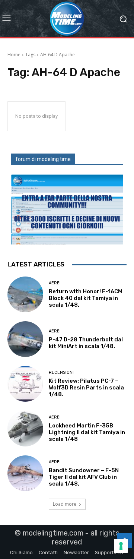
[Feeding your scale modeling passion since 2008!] (67, 18)
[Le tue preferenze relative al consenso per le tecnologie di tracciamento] (121, 546)
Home (13, 54)
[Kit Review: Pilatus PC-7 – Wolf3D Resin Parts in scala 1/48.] (25, 384)
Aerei (55, 283)
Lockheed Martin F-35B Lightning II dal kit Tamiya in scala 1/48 (87, 432)
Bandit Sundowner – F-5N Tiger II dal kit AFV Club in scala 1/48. (84, 477)
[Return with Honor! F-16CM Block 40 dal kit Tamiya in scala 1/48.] (25, 294)
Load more (64, 504)
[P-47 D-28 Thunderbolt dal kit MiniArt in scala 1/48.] (25, 339)
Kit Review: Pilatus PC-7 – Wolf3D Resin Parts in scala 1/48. (86, 388)
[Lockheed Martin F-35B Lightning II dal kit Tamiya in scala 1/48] (25, 428)
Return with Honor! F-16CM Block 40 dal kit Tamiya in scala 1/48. (85, 298)
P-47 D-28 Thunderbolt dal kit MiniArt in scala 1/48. (86, 343)
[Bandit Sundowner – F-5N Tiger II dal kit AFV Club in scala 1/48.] (25, 473)
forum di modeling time (43, 159)
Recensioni (61, 372)
